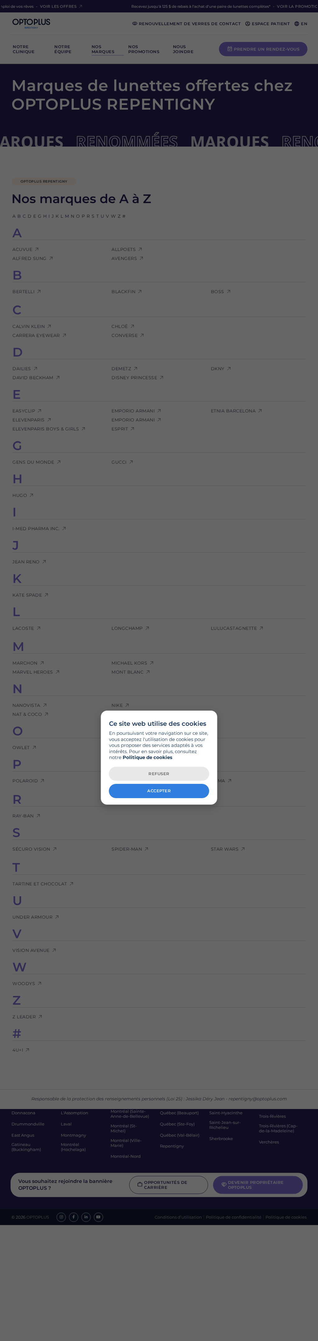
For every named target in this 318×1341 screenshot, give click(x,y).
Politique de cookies (147, 757)
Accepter (159, 790)
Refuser (159, 773)
